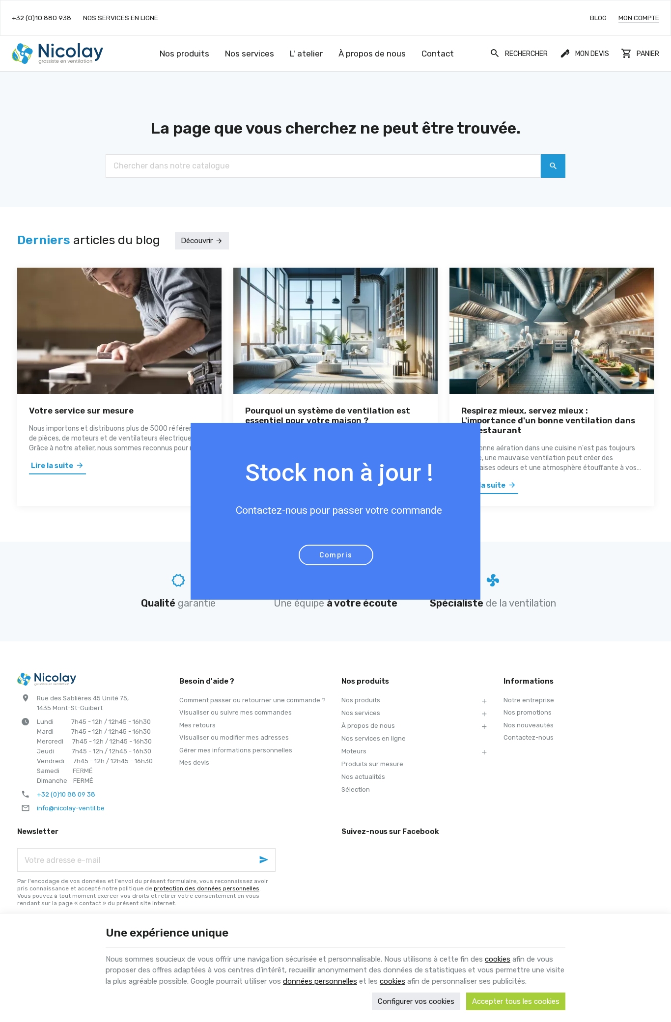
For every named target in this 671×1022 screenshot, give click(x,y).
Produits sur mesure (372, 764)
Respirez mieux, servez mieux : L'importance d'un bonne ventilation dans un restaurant (548, 420)
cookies (497, 959)
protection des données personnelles (206, 888)
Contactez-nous (528, 737)
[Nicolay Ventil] (57, 53)
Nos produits (360, 700)
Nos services (360, 713)
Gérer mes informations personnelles (235, 750)
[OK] (553, 166)
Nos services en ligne (373, 738)
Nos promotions (527, 712)
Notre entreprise (528, 700)
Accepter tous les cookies (515, 1001)
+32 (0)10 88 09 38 (66, 794)
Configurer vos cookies (416, 1001)
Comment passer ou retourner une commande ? (252, 700)
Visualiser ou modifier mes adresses (234, 737)
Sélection (355, 789)
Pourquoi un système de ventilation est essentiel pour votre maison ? (327, 415)
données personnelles (320, 981)
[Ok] (264, 860)
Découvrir (197, 240)
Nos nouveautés (528, 725)
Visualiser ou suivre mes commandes (235, 712)
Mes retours (197, 725)
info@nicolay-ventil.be (71, 808)
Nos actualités (363, 776)
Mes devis (194, 762)
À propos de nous (368, 725)
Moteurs (353, 751)
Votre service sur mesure (81, 410)
